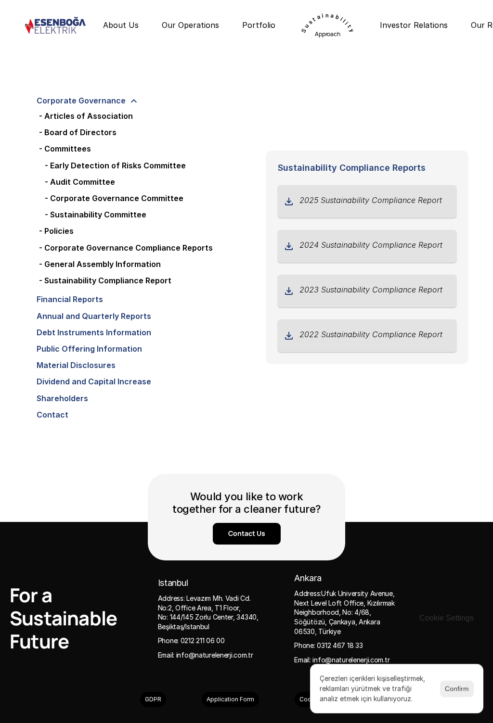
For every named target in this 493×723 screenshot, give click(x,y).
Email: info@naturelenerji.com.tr (205, 655)
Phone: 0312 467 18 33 (328, 645)
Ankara (307, 578)
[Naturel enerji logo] (55, 25)
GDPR (153, 699)
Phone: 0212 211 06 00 (191, 640)
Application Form (230, 699)
